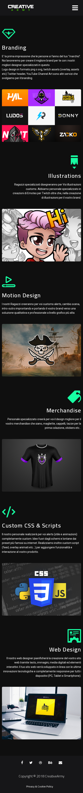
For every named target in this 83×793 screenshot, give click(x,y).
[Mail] (60, 762)
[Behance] (50, 762)
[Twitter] (31, 762)
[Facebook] (22, 762)
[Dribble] (40, 762)
